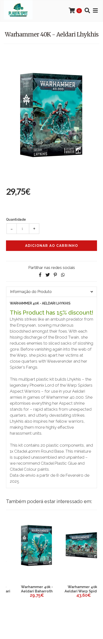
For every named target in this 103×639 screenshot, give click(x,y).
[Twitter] (48, 275)
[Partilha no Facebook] (40, 275)
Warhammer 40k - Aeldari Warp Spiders (75, 589)
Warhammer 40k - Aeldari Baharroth (28, 589)
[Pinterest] (55, 275)
